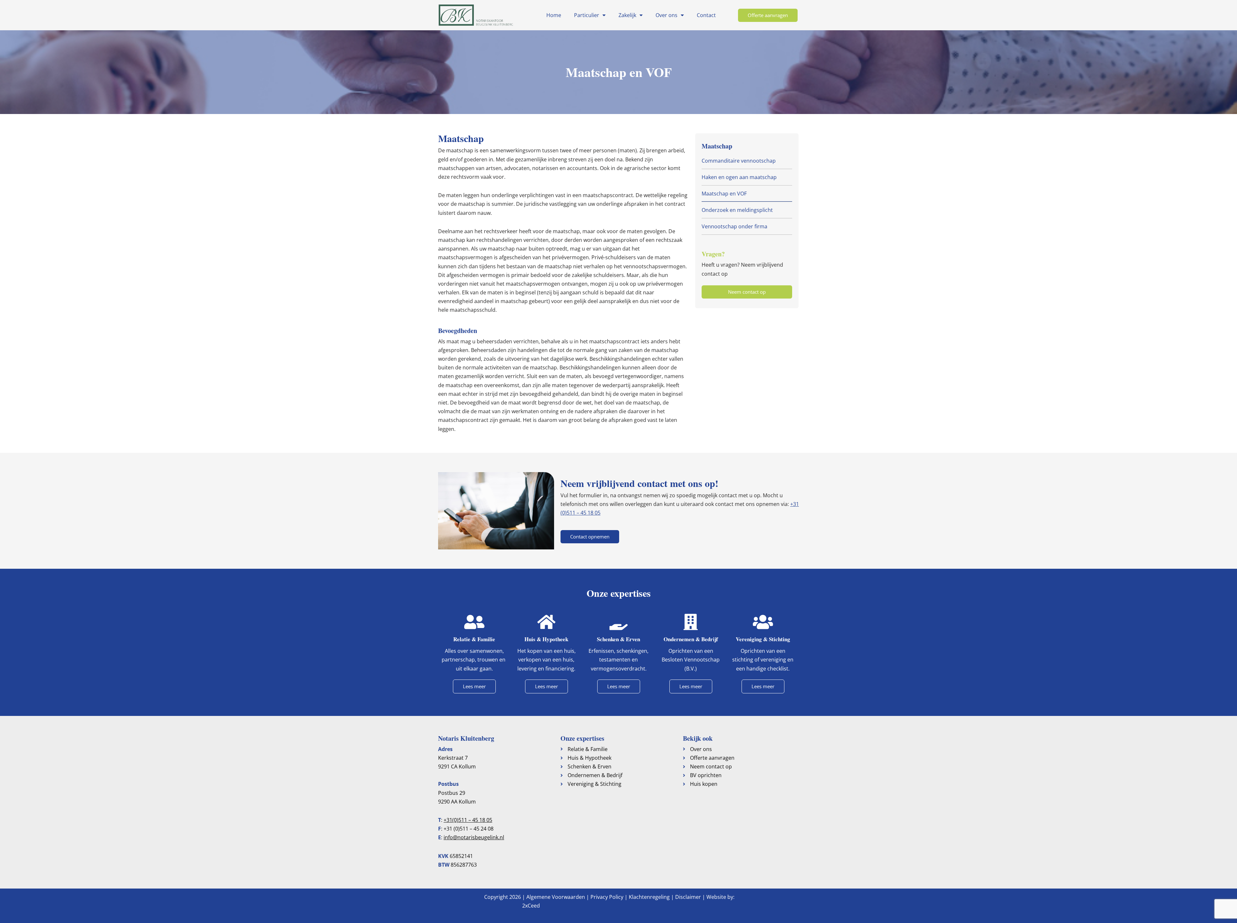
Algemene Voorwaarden (555, 896)
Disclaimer (688, 896)
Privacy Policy (606, 896)
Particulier (586, 15)
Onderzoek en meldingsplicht (737, 210)
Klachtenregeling (649, 896)
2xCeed (531, 905)
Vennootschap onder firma (734, 226)
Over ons (666, 15)
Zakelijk (627, 15)
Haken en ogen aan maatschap (739, 177)
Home (553, 15)
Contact (706, 15)
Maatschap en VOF (724, 193)
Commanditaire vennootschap (739, 160)
